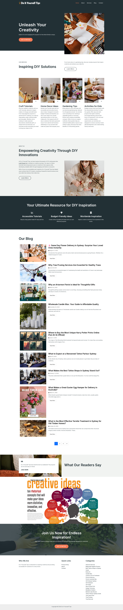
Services (89, 3)
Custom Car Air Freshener (93, 575)
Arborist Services (90, 565)
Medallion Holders (90, 590)
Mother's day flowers (91, 592)
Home (77, 3)
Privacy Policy (65, 565)
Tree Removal (89, 599)
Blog (95, 3)
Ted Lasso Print (90, 595)
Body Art (88, 572)
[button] (36, 101)
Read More (52, 258)
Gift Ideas (88, 585)
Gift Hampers (89, 583)
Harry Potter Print (90, 586)
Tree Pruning (89, 597)
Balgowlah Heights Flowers (93, 566)
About (82, 3)
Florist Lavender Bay (91, 579)
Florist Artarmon (90, 577)
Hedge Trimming (90, 588)
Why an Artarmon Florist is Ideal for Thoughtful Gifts (71, 285)
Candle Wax (89, 574)
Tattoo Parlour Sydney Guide (93, 594)
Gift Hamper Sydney (91, 581)
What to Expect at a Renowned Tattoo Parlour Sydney (72, 354)
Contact (101, 3)
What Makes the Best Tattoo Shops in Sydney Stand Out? (74, 371)
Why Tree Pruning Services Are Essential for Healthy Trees (74, 265)
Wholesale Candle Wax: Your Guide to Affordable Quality (73, 304)
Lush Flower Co (23, 163)
